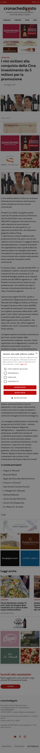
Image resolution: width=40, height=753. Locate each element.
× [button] (36, 353)
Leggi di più (23, 364)
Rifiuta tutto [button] (20, 393)
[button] (20, 398)
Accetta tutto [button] (20, 387)
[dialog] (20, 376)
